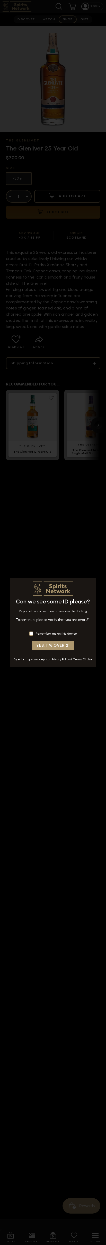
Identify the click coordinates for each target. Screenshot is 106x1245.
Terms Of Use (82, 659)
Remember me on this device (56, 633)
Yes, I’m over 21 (53, 645)
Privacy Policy (60, 659)
